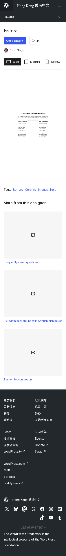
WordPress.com (16, 463)
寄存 (7, 413)
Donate (42, 445)
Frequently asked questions (21, 262)
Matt (9, 470)
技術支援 (9, 438)
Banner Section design (18, 379)
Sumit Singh (17, 50)
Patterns (9, 16)
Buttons (18, 189)
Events (39, 438)
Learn (7, 432)
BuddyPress (14, 483)
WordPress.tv (14, 451)
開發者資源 (11, 445)
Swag (40, 451)
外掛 (38, 413)
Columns (30, 189)
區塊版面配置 (43, 420)
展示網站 (41, 400)
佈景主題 (41, 407)
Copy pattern (14, 40)
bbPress (11, 477)
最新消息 (9, 407)
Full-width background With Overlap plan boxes (33, 320)
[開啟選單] (60, 5)
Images (43, 189)
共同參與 (41, 432)
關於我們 (9, 400)
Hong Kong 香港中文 (26, 500)
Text (53, 189)
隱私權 (8, 420)
